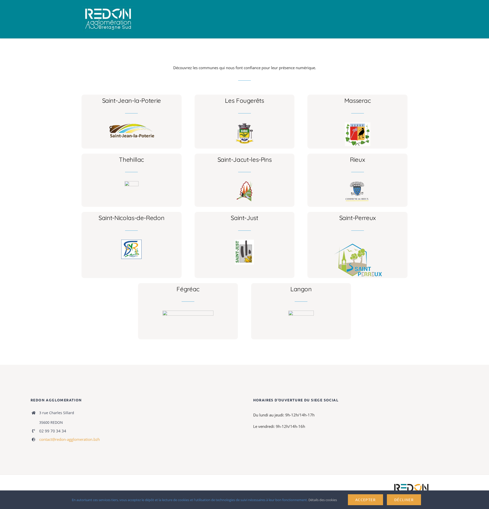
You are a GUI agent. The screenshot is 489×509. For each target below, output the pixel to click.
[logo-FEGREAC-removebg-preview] (187, 312)
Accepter (365, 499)
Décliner (404, 499)
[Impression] (108, 8)
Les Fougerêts (244, 100)
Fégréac (187, 289)
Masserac (357, 100)
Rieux (357, 159)
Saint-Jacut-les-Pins (245, 159)
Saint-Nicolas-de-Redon (131, 218)
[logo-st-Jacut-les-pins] (244, 182)
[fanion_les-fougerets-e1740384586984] (244, 124)
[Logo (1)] (131, 241)
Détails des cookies (323, 500)
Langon (301, 289)
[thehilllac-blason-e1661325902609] (132, 182)
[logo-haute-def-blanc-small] (411, 484)
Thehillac (131, 159)
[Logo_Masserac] (357, 124)
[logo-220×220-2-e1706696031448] (244, 241)
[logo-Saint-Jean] (131, 124)
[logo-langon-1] (301, 312)
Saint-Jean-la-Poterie (131, 100)
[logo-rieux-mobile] (357, 182)
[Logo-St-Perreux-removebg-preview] (357, 241)
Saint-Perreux (357, 218)
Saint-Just (244, 218)
